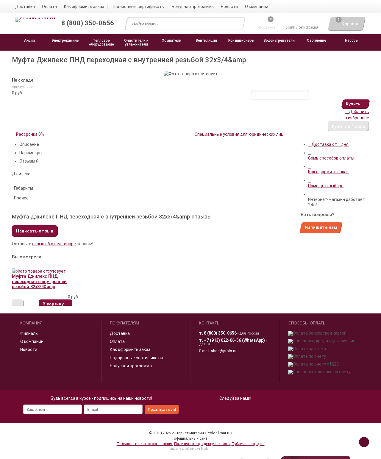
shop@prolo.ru (223, 351)
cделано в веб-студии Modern (190, 448)
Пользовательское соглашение (145, 443)
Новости (28, 349)
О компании (31, 341)
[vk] (242, 410)
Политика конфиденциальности (202, 443)
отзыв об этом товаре (54, 243)
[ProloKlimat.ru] (35, 20)
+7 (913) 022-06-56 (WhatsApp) (234, 340)
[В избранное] (18, 304)
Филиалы (29, 333)
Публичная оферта (248, 443)
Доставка (120, 333)
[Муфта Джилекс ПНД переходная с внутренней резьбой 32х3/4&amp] (39, 271)
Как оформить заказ (130, 349)
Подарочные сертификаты (136, 357)
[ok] (229, 410)
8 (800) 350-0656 (220, 333)
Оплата (117, 341)
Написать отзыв (35, 231)
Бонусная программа (131, 365)
